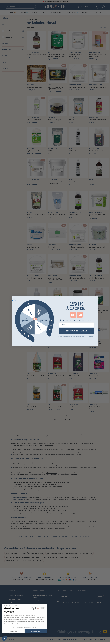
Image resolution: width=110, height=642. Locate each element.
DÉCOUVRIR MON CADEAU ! (76, 331)
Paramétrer (13, 631)
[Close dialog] (14, 299)
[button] (4, 638)
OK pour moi (36, 631)
